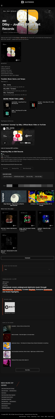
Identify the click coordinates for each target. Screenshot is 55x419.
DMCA (46, 416)
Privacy (28, 416)
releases (6, 282)
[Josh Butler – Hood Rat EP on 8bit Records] (7, 105)
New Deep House (13, 390)
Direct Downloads (27, 168)
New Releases (8, 289)
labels (5, 285)
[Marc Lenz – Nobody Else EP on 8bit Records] (9, 241)
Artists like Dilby (38, 176)
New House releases (8, 176)
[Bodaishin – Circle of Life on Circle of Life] (7, 329)
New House (4, 392)
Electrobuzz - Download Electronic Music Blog (28, 414)
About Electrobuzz (22, 416)
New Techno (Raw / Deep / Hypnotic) (8, 395)
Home (4, 11)
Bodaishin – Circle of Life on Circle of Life (21, 326)
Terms (38, 416)
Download (5, 168)
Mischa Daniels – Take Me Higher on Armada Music (23, 334)
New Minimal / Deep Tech (6, 399)
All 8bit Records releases (19, 176)
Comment (27, 258)
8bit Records (13, 11)
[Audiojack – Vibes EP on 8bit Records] (46, 219)
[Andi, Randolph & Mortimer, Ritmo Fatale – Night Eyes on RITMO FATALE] (7, 354)
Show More (27, 369)
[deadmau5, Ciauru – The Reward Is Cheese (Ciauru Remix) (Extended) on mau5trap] (7, 346)
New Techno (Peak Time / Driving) (8, 388)
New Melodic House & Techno (7, 397)
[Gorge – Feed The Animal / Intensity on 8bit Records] (27, 219)
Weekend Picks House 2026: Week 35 (20, 360)
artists (5, 283)
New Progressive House (6, 403)
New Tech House (5, 390)
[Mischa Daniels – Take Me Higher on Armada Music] (7, 337)
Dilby (18, 11)
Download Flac (15, 168)
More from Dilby (29, 176)
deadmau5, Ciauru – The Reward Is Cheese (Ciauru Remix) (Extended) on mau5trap (30, 343)
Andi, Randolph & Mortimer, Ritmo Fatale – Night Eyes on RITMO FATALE (28, 351)
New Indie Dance (5, 401)
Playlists (32, 289)
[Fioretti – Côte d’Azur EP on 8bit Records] (33, 105)
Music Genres (51, 416)
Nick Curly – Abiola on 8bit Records (9, 228)
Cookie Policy (33, 416)
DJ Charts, (18, 289)
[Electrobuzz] (27, 2)
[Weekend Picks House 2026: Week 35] (7, 363)
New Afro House (5, 405)
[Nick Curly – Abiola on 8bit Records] (9, 219)
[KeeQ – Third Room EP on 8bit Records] (7, 113)
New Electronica (13, 401)
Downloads (48, 289)
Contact (42, 416)
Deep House (4, 164)
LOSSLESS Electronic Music (15, 164)
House (8, 11)
